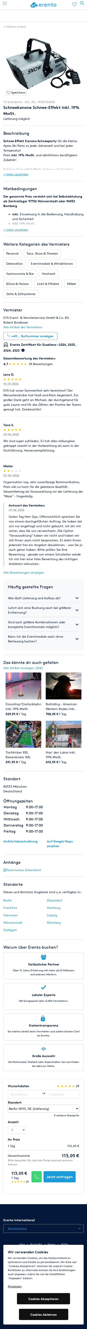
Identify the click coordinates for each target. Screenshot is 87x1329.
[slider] (18, 363)
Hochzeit (48, 273)
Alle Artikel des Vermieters (22, 327)
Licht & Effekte (48, 284)
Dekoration (14, 263)
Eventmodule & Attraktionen (52, 263)
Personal (12, 253)
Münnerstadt (12, 922)
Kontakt (36, 1244)
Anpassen (15, 1286)
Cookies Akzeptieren (43, 1299)
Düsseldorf (54, 900)
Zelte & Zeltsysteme (20, 294)
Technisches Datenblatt (23, 870)
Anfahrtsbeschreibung (20, 841)
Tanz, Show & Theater (42, 253)
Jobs (22, 1244)
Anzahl (13, 1122)
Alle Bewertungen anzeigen (23, 572)
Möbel (71, 284)
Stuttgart (10, 930)
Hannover (10, 915)
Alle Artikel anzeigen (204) (23, 668)
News (52, 1244)
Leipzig (52, 915)
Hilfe (64, 1244)
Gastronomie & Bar (20, 273)
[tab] (43, 598)
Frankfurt (10, 908)
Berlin (7, 900)
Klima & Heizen (17, 284)
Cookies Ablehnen (43, 1314)
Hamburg (53, 908)
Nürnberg (54, 922)
